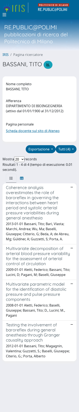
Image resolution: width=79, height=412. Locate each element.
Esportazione (39, 149)
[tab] (11, 178)
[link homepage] (15, 8)
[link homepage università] (53, 8)
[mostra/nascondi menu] (4, 15)
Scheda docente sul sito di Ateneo (33, 130)
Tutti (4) (64, 149)
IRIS (6, 54)
